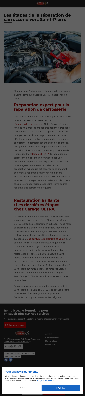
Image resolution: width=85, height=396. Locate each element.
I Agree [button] (60, 388)
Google (39, 380)
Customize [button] (23, 388)
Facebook (49, 380)
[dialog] (42, 380)
